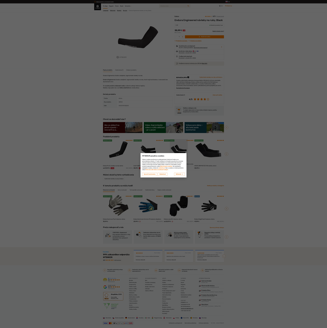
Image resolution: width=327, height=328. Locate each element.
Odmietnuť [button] (162, 174)
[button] (162, 168)
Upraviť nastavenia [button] (149, 174)
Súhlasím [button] (179, 174)
